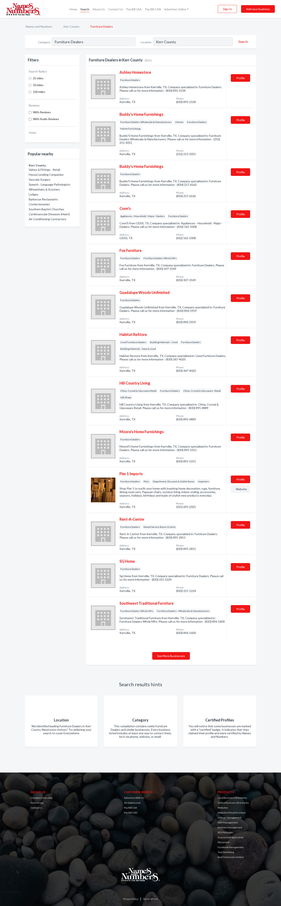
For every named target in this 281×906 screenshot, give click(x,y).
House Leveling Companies (46, 174)
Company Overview (41, 797)
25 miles (38, 78)
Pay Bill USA (134, 9)
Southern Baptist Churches (46, 209)
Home (73, 9)
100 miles (39, 92)
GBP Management (228, 822)
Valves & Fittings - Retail (44, 169)
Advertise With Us (134, 797)
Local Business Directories (232, 797)
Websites (223, 807)
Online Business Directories (233, 802)
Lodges (33, 194)
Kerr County (71, 26)
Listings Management (229, 817)
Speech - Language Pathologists (49, 184)
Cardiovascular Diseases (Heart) (49, 214)
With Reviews (42, 112)
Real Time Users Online (231, 857)
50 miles (38, 85)
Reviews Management (230, 827)
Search (84, 9)
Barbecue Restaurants (43, 199)
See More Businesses (171, 656)
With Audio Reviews (46, 119)
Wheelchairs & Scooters (44, 189)
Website (241, 489)
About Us (99, 9)
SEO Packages (225, 832)
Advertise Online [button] (175, 9)
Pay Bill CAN (153, 9)
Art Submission (132, 802)
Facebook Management (231, 847)
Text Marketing (226, 852)
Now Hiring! (37, 802)
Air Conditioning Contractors (47, 219)
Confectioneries (39, 204)
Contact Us (115, 9)
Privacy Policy (130, 898)
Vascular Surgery (39, 179)
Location (146, 42)
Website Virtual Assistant (231, 812)
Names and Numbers (39, 26)
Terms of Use (150, 898)
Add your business (258, 9)
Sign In (227, 9)
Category (44, 42)
